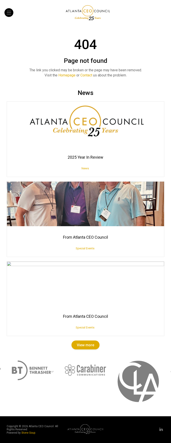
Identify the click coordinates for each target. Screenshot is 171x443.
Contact (86, 75)
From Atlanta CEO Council (85, 237)
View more (85, 345)
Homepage (66, 75)
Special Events (85, 248)
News (85, 168)
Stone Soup (28, 432)
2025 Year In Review (85, 157)
